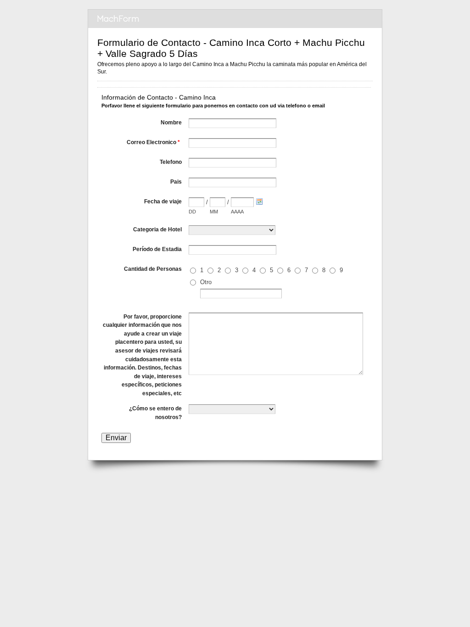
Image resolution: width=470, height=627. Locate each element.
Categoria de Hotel (157, 229)
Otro (206, 282)
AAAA (237, 211)
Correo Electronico (153, 142)
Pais (176, 182)
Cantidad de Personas (153, 269)
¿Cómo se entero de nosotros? (155, 412)
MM (214, 211)
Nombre (171, 122)
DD (192, 211)
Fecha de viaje (163, 201)
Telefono (171, 162)
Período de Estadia (157, 249)
